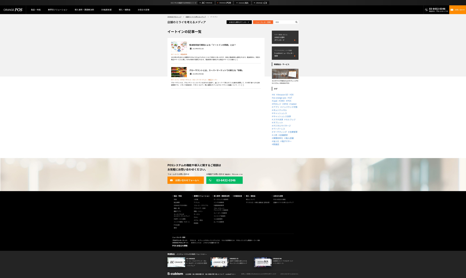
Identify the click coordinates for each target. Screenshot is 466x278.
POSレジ (277, 103)
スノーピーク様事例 (220, 213)
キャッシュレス (280, 113)
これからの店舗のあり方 (211, 243)
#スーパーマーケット (200, 80)
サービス (197, 214)
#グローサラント (185, 80)
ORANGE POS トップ (174, 17)
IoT (290, 97)
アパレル (197, 202)
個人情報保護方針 (198, 274)
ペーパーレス (279, 128)
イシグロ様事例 (219, 202)
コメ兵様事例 (218, 219)
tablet (293, 103)
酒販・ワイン (198, 211)
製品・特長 (178, 196)
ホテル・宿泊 (198, 220)
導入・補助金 (250, 196)
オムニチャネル (280, 110)
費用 (175, 228)
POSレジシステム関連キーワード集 (248, 240)
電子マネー (287, 141)
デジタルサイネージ (282, 125)
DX (292, 94)
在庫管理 (293, 131)
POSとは (193, 240)
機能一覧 (177, 208)
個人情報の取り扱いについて (214, 274)
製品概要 (177, 202)
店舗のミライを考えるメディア (196, 17)
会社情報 (188, 274)
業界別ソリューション (57, 9)
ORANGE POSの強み (180, 205)
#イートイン (175, 54)
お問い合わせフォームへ (187, 180)
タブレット (278, 122)
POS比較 (177, 225)
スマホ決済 (278, 119)
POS (289, 100)
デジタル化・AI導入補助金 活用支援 (257, 202)
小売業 (196, 199)
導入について (250, 199)
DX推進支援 (106, 9)
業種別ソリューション (202, 196)
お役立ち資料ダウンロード (239, 22)
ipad (275, 100)
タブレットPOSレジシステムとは (209, 240)
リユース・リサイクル (201, 205)
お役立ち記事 (278, 196)
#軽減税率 (183, 54)
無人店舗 (290, 138)
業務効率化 (278, 138)
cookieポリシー (230, 274)
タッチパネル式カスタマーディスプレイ (182, 215)
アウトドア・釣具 (199, 208)
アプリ (276, 106)
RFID (286, 103)
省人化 (276, 141)
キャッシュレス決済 (282, 116)
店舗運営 (284, 135)
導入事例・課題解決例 (84, 9)
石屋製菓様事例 (219, 205)
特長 (175, 199)
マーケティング (280, 131)
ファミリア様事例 (219, 216)
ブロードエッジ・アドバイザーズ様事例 (221, 209)
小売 (275, 135)
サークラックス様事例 (221, 199)
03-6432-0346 (437, 8)
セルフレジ (290, 119)
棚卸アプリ (177, 211)
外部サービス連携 (179, 219)
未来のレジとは (196, 243)
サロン (196, 217)
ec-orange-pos (279, 97)
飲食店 (276, 144)
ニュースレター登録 (263, 22)
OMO (282, 100)
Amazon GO (283, 94)
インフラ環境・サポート (182, 222)
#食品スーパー (212, 80)
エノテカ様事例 (219, 222)
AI (274, 94)
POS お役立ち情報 (279, 199)
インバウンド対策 (289, 106)
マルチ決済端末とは (228, 240)
